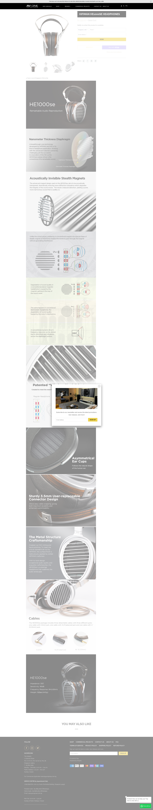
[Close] (99, 386)
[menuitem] (47, 6)
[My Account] (122, 5)
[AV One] (32, 6)
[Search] (124, 5)
